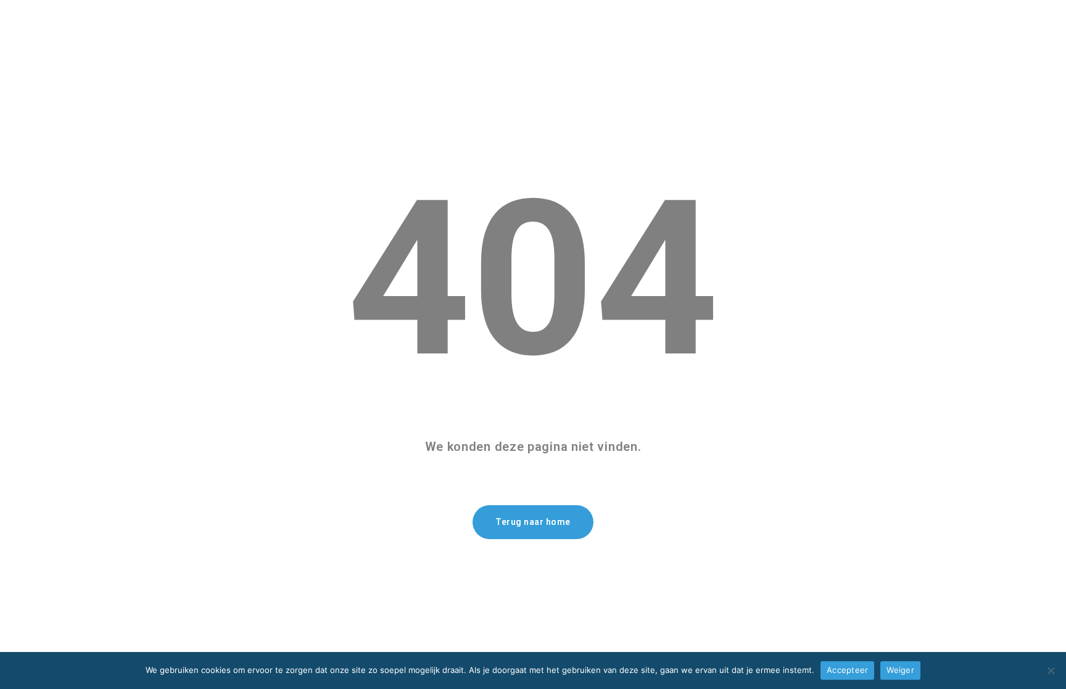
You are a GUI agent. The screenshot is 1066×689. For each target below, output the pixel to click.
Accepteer (847, 670)
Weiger (900, 670)
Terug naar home (532, 522)
